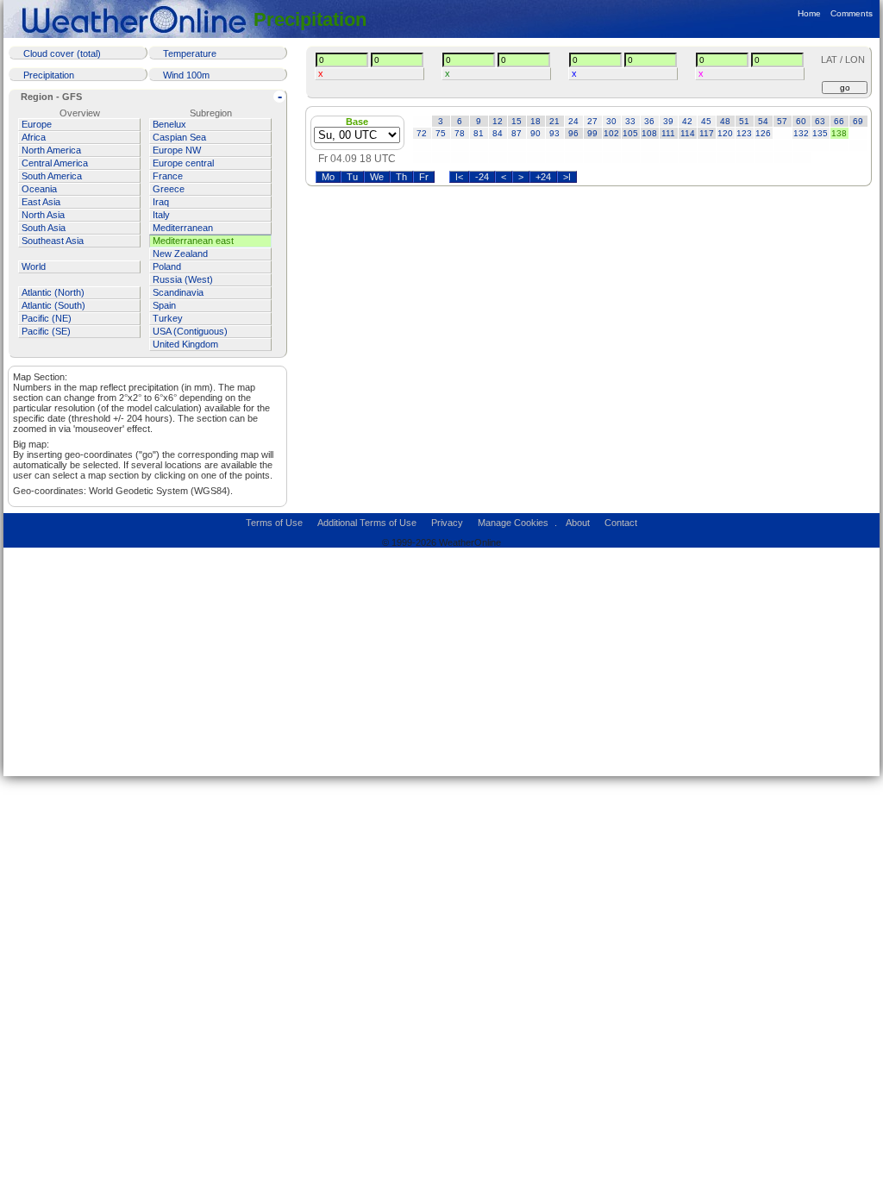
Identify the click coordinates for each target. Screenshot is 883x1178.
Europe (37, 124)
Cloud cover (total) (62, 53)
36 (649, 121)
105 (630, 133)
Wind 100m (186, 75)
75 (440, 133)
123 (744, 133)
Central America (55, 163)
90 (535, 133)
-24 (482, 177)
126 (763, 133)
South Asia (44, 227)
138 (839, 133)
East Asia (41, 202)
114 (687, 133)
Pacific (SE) (46, 331)
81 (478, 133)
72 (421, 133)
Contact (620, 522)
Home (809, 13)
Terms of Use (274, 522)
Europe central (183, 163)
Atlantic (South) (53, 305)
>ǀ (567, 177)
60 (801, 121)
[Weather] (137, 19)
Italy (161, 215)
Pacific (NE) (47, 318)
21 (554, 121)
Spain (164, 305)
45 (706, 121)
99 (592, 133)
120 (725, 133)
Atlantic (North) (53, 292)
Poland (167, 266)
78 (459, 133)
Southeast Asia (53, 240)
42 (687, 121)
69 (858, 121)
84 (497, 133)
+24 (543, 177)
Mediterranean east (193, 240)
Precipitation (310, 19)
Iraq (161, 202)
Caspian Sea (179, 137)
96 (573, 133)
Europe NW (177, 150)
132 (801, 133)
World (34, 266)
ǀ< (459, 177)
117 (706, 133)
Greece (169, 189)
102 (611, 133)
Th (401, 177)
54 (763, 121)
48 (725, 121)
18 (535, 121)
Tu (352, 177)
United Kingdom (185, 344)
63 (820, 121)
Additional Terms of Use (366, 522)
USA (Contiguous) (190, 331)
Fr (424, 177)
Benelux (169, 124)
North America (51, 150)
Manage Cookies (513, 522)
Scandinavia (178, 292)
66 (839, 121)
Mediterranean (183, 227)
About (578, 522)
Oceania (39, 189)
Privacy (447, 522)
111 (668, 133)
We (377, 177)
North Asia (43, 215)
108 (649, 133)
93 (554, 133)
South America (52, 176)
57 (782, 121)
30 (611, 121)
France (168, 176)
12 (497, 121)
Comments (851, 13)
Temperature (189, 53)
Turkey (168, 318)
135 (820, 133)
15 (516, 121)
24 (573, 121)
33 (630, 121)
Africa (34, 137)
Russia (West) (183, 279)
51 (744, 121)
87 (516, 133)
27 (592, 121)
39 (668, 121)
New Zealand (180, 253)
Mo (328, 177)
